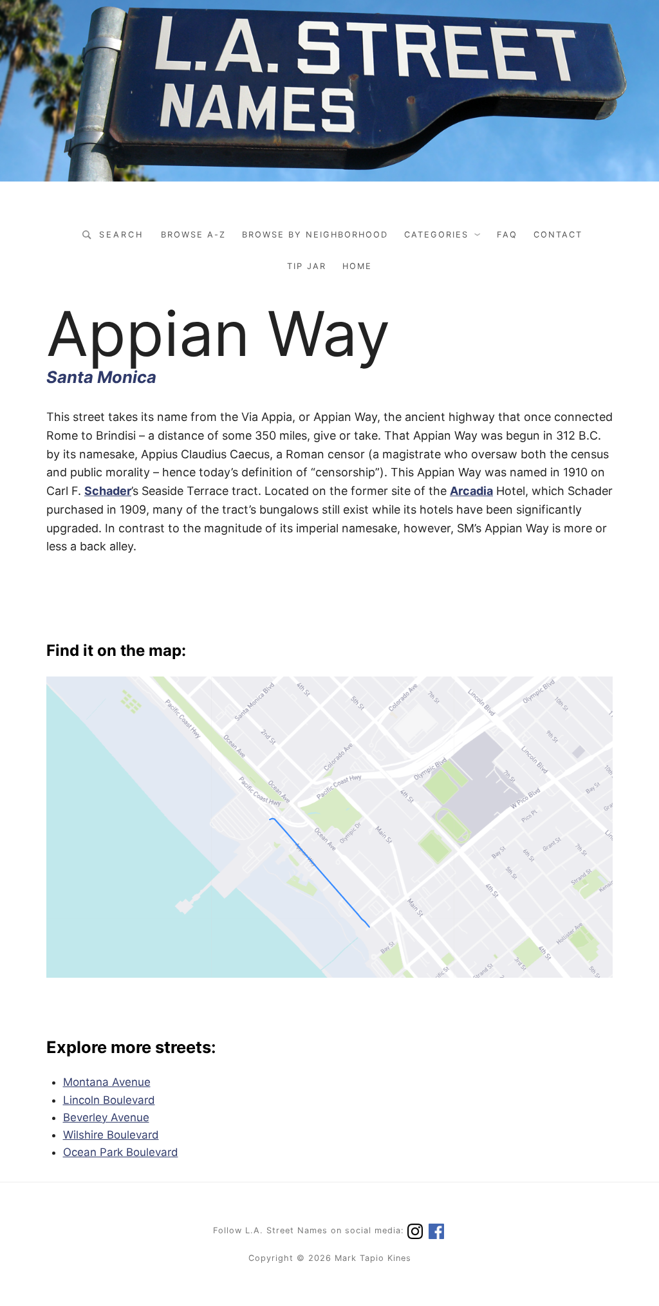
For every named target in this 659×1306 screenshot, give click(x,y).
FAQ (507, 234)
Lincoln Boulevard (109, 1100)
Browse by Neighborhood (315, 234)
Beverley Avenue (106, 1117)
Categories (436, 234)
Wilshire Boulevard (111, 1134)
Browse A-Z (193, 234)
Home (357, 266)
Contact (558, 234)
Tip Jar (306, 266)
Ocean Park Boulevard (120, 1152)
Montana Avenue (107, 1082)
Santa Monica (101, 377)
